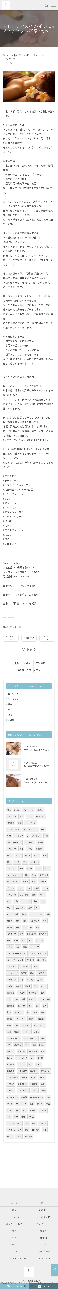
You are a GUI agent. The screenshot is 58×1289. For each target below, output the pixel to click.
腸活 (19, 823)
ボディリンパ (23, 1090)
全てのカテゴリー (16, 693)
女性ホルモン (12, 1097)
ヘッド (47, 868)
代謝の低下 (22, 1071)
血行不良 (21, 1006)
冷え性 (9, 1104)
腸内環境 (10, 823)
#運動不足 (39, 663)
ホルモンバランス (14, 1130)
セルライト (20, 1019)
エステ (40, 810)
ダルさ (18, 855)
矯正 (35, 966)
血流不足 (10, 1064)
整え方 (27, 855)
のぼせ (43, 1090)
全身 (43, 992)
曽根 (44, 1130)
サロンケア (11, 849)
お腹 (48, 1097)
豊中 (9, 862)
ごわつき (21, 1064)
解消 (43, 1051)
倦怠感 (9, 855)
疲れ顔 (24, 1097)
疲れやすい (41, 960)
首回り (36, 1032)
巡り (30, 907)
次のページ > (47, 638)
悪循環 (27, 986)
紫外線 (29, 849)
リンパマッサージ (30, 829)
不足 (9, 1117)
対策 (48, 914)
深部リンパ (31, 934)
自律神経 (35, 1130)
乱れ (23, 1117)
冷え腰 (18, 986)
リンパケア (34, 921)
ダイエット (36, 836)
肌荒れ (36, 855)
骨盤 (23, 999)
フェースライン (13, 1038)
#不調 (37, 670)
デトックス (25, 901)
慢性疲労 (10, 1006)
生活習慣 (33, 1084)
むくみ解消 (24, 894)
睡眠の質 (42, 934)
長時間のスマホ (36, 1097)
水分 (25, 1110)
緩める (17, 1032)
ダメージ (10, 888)
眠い (30, 1006)
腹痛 (34, 1045)
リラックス (11, 979)
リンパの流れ (12, 1077)
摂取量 (33, 1110)
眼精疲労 (28, 1136)
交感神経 (10, 1084)
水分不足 (42, 881)
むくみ (18, 1136)
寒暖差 (9, 986)
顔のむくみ (33, 1051)
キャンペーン (30, 823)
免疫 (43, 829)
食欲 (37, 927)
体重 (48, 1104)
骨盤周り (41, 1019)
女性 (18, 947)
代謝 (46, 836)
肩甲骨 (9, 927)
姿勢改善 (10, 992)
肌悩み (40, 842)
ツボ (16, 1117)
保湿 (35, 986)
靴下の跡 (21, 1051)
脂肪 (32, 1104)
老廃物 (36, 888)
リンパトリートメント (37, 953)
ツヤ (9, 999)
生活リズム (20, 907)
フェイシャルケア (30, 1038)
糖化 (21, 868)
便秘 (27, 1045)
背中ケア (30, 979)
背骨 (44, 921)
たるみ (42, 894)
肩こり (6, 626)
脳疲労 (25, 881)
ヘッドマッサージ (14, 875)
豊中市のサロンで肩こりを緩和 (19, 585)
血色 (16, 999)
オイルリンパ (12, 914)
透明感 (24, 973)
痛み (18, 927)
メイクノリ (43, 875)
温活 (25, 927)
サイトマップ (43, 1258)
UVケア (30, 816)
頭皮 (27, 875)
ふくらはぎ (11, 894)
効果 (35, 901)
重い (18, 1110)
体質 (27, 1123)
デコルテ (26, 1032)
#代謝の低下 (24, 670)
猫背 (18, 921)
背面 (21, 979)
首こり (9, 1136)
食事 (43, 1084)
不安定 (33, 1077)
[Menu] (53, 5)
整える (40, 979)
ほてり (34, 1090)
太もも (34, 1012)
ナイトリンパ (21, 1058)
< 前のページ (11, 638)
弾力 (30, 1064)
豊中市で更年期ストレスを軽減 (19, 603)
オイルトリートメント (16, 953)
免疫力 (38, 868)
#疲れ (16, 663)
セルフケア (11, 934)
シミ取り (39, 849)
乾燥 (34, 875)
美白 (25, 862)
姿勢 (34, 894)
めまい (38, 1064)
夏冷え (24, 914)
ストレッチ (34, 862)
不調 (28, 888)
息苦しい (39, 940)
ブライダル (29, 842)
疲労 (44, 855)
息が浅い (17, 1045)
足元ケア (32, 999)
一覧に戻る (29, 638)
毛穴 (9, 836)
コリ (32, 1058)
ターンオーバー (13, 881)
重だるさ (33, 1071)
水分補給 (42, 1110)
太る (16, 1025)
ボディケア (34, 947)
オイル (43, 986)
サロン (45, 888)
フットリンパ (44, 999)
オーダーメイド (13, 829)
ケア (37, 907)
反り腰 (40, 1058)
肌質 (34, 1123)
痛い (30, 940)
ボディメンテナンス (15, 960)
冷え (12, 626)
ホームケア (18, 836)
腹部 (9, 1025)
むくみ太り (25, 1025)
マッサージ (11, 816)
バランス (10, 1090)
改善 (43, 901)
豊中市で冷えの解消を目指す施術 (21, 594)
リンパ (20, 888)
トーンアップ (12, 973)
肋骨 (42, 1038)
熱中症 (29, 868)
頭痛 (16, 940)
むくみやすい (25, 966)
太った (40, 1104)
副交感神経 (22, 1084)
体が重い (21, 992)
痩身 (10, 704)
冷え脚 (42, 1077)
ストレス (42, 1123)
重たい (9, 1058)
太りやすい (11, 966)
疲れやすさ (45, 1071)
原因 (37, 1006)
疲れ (9, 940)
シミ (21, 849)
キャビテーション (14, 842)
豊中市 (31, 1117)
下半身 (9, 947)
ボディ (9, 907)
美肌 (25, 947)
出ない (42, 1045)
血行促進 (30, 960)
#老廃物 (26, 663)
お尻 (43, 1012)
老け (9, 901)
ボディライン (21, 1104)
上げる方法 (41, 973)
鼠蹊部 (9, 1019)
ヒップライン (39, 1025)
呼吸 (9, 1045)
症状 (21, 934)
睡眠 (34, 881)
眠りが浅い (33, 992)
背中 (23, 940)
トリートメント (36, 914)
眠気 (44, 1006)
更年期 (18, 626)
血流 (16, 901)
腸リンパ (10, 1051)
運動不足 (10, 1071)
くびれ (9, 1110)
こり (25, 921)
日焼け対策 (40, 816)
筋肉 (9, 1032)
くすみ (17, 862)
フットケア (18, 1012)
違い (32, 973)
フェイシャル (14, 698)
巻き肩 (9, 921)
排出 (9, 1012)
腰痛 (27, 1130)
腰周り (31, 1019)
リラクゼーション (14, 1123)
